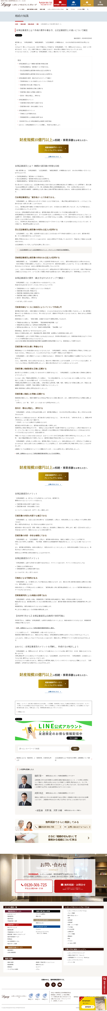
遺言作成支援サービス (13, 936)
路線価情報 (10, 964)
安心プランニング (12, 927)
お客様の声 (71, 931)
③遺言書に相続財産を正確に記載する (31, 88)
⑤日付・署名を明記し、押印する (30, 95)
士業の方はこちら (53, 157)
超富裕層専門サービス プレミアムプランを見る (53, 148)
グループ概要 (71, 913)
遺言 (38, 24)
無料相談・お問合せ (79, 996)
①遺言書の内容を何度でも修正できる (31, 103)
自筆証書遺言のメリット (26, 99)
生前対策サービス (13, 924)
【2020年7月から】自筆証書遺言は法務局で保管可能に (35, 121)
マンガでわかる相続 (13, 969)
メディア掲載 (71, 934)
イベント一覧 (71, 962)
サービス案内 (21, 9)
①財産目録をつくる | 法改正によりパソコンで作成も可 (36, 81)
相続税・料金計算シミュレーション (45, 962)
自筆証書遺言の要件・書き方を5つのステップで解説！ (35, 78)
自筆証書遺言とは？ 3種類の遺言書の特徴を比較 (33, 63)
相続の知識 (42, 9)
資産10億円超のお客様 (32, 9)
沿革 (69, 917)
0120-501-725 (46, 2)
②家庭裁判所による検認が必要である (31, 117)
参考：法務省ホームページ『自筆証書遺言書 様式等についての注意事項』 (38, 453)
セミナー (38, 967)
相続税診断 (10, 929)
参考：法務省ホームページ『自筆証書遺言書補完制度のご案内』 (35, 628)
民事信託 (10, 939)
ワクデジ (38, 929)
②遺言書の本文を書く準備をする (30, 85)
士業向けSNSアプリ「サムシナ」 (76, 955)
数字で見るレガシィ (73, 915)
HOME (16, 24)
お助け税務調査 (12, 952)
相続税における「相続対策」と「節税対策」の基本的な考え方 (34, 759)
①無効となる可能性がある (28, 113)
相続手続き (10, 918)
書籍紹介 (70, 936)
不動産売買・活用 (12, 921)
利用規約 (78, 1007)
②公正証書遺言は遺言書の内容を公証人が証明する (35, 70)
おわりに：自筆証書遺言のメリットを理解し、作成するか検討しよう (39, 125)
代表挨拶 (70, 922)
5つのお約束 (71, 929)
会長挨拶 (70, 920)
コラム (37, 969)
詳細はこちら (21, 711)
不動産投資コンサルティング (15, 932)
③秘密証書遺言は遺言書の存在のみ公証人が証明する (36, 74)
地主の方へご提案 (12, 943)
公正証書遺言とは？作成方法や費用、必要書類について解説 (72, 759)
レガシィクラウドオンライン (75, 960)
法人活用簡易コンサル (13, 941)
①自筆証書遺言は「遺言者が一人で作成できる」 (35, 67)
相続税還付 (10, 950)
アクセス (73, 9)
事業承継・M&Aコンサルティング (16, 934)
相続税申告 (10, 916)
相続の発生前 (31, 24)
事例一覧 (38, 916)
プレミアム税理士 (40, 914)
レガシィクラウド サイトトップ (76, 953)
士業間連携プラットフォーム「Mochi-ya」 (79, 957)
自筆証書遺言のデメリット (27, 110)
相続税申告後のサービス (15, 947)
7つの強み (70, 927)
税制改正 (10, 967)
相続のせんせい (40, 922)
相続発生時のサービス (14, 911)
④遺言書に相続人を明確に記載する (31, 92)
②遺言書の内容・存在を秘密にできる (31, 106)
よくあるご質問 (81, 9)
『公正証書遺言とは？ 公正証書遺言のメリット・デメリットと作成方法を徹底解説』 (44, 250)
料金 (67, 9)
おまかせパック (12, 914)
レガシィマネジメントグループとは (55, 9)
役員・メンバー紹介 (73, 924)
